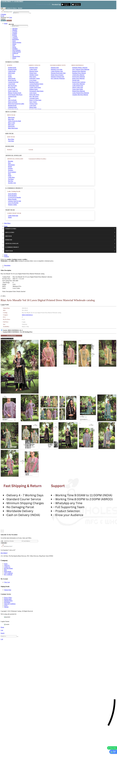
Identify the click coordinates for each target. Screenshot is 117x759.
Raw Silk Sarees (33, 96)
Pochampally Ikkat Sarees (36, 91)
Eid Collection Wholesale (58, 78)
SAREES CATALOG (34, 65)
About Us (6, 565)
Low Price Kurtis (12, 89)
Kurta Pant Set (12, 80)
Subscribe (3, 543)
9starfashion (15, 39)
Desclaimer (7, 602)
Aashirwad (15, 53)
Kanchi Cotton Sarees (35, 109)
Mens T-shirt (11, 123)
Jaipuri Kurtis (11, 78)
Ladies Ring (11, 177)
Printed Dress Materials (78, 91)
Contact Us (9, 8)
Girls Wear (11, 141)
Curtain (31, 149)
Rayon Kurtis (11, 87)
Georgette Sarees (34, 98)
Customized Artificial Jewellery (37, 158)
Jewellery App (12, 183)
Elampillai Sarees (34, 85)
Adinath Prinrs (16, 56)
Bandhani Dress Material (79, 73)
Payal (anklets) (12, 172)
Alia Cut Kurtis (12, 100)
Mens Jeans (11, 124)
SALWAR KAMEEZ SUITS (58, 65)
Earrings (10, 168)
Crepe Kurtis (11, 84)
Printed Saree (33, 73)
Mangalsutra (11, 165)
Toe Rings (11, 179)
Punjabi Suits (75, 80)
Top (9, 98)
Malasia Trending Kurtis (14, 93)
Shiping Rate (7, 590)
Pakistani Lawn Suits (56, 69)
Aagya (14, 41)
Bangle (10, 166)
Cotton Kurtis (11, 71)
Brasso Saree (32, 107)
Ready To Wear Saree (35, 100)
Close (10, 17)
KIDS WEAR (11, 137)
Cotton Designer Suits (57, 71)
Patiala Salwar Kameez (57, 75)
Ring (9, 163)
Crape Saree (32, 105)
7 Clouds (14, 36)
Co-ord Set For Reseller (14, 197)
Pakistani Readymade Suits (58, 73)
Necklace (10, 170)
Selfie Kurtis (11, 73)
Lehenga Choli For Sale (14, 201)
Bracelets (10, 161)
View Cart (3, 20)
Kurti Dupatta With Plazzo (15, 94)
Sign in (15, 8)
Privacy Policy (8, 597)
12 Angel (14, 31)
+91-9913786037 (6, 1)
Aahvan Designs (16, 42)
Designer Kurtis (12, 69)
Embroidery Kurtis (13, 109)
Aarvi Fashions (16, 50)
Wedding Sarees (33, 75)
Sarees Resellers (12, 194)
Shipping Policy (8, 600)
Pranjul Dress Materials (78, 76)
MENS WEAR (11, 115)
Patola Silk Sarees (34, 94)
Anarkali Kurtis (12, 96)
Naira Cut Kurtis (12, 102)
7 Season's (15, 38)
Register (20, 8)
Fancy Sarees (33, 102)
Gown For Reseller (13, 203)
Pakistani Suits (55, 67)
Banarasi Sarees (33, 71)
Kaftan (10, 76)
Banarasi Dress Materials (79, 71)
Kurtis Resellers (12, 195)
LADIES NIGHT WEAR (14, 213)
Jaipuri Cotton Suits (77, 87)
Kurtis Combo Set (13, 91)
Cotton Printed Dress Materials (80, 93)
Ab (13, 55)
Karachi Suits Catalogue (78, 82)
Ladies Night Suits (13, 215)
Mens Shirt (11, 119)
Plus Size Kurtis (12, 85)
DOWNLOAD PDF (7, 338)
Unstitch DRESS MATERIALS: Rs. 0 (12, 330)
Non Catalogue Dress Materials (80, 69)
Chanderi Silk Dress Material (80, 94)
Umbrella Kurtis (12, 107)
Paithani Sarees (33, 89)
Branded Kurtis (12, 105)
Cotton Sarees (33, 69)
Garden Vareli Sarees (35, 87)
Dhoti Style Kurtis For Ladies (16, 103)
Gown (9, 75)
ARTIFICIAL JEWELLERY (15, 158)
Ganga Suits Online (77, 89)
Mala (9, 174)
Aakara (14, 44)
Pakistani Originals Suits (57, 76)
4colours (14, 34)
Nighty (10, 217)
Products (6, 256)
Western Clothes (12, 204)
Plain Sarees (32, 76)
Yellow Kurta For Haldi (14, 121)
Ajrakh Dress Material (78, 75)
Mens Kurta (11, 117)
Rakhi (9, 175)
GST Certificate (8, 573)
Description (7, 265)
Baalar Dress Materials (78, 78)
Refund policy (8, 599)
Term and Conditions (10, 603)
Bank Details (7, 571)
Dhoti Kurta (11, 126)
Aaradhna (14, 48)
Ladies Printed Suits (77, 85)
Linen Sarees (32, 93)
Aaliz (13, 45)
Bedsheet (9, 149)
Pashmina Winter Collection (79, 67)
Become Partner (8, 568)
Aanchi (14, 47)
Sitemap (6, 607)
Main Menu (7, 223)
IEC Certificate (8, 574)
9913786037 (4, 553)
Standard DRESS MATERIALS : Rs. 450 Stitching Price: (18, 332)
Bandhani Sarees (34, 82)
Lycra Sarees (32, 80)
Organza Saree (33, 103)
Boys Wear (11, 139)
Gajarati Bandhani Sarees (36, 84)
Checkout (9, 20)
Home (5, 23)
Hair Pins (10, 181)
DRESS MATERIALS (77, 65)
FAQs (5, 605)
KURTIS (9, 65)
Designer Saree (33, 67)
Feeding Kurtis (12, 67)
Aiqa (13, 59)
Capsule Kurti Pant (13, 82)
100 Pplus (15, 28)
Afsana (14, 58)
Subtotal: (3, 19)
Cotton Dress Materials (78, 84)
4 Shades (14, 33)
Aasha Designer (16, 51)
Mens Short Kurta (13, 128)
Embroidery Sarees (34, 78)
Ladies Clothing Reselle (13, 191)
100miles (14, 30)
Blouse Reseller (12, 199)
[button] (58, 757)
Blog (5, 570)
